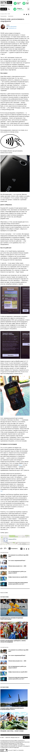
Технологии (3, 16)
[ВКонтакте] (24, 14)
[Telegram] (26, 14)
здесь (20, 465)
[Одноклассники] (29, 14)
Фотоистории (4, 597)
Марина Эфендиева (11, 26)
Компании (10, 16)
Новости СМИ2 (4, 592)
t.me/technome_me (12, 28)
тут (1, 491)
